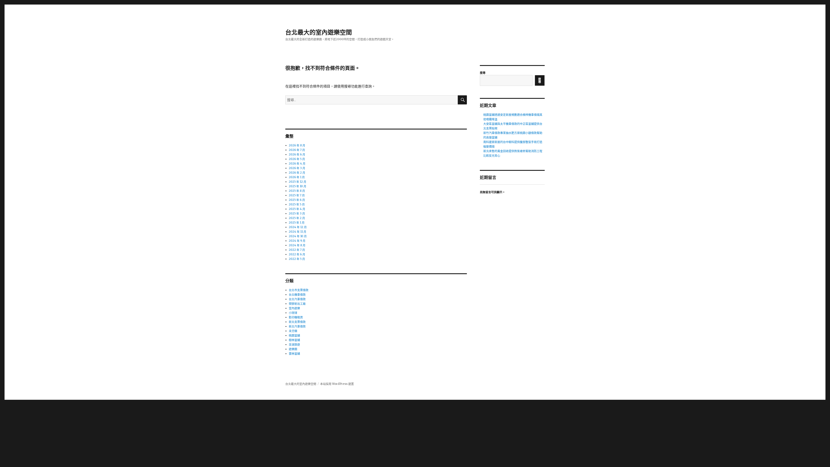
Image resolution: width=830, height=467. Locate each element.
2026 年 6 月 (297, 154)
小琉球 (293, 313)
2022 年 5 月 (297, 259)
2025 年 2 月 (297, 218)
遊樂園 (293, 349)
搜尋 (482, 73)
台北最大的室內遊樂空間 (318, 32)
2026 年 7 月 (297, 150)
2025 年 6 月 (297, 200)
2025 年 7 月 (297, 195)
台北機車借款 (297, 294)
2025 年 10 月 (297, 186)
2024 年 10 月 (298, 236)
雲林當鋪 (294, 353)
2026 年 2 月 (297, 172)
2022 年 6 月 (297, 254)
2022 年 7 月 (297, 250)
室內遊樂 (294, 308)
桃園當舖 (294, 335)
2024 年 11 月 (297, 232)
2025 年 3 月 (297, 213)
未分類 (293, 331)
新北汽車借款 (297, 326)
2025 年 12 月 (297, 182)
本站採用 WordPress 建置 (337, 384)
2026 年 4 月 (297, 163)
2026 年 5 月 (297, 159)
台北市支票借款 (298, 290)
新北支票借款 (297, 322)
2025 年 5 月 (297, 204)
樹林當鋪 (294, 340)
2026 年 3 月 (297, 168)
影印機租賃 (296, 317)
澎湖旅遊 (294, 344)
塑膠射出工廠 (297, 303)
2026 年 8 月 (297, 145)
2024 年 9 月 (297, 241)
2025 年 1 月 (297, 222)
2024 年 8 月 (297, 245)
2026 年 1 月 (297, 177)
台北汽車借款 (297, 299)
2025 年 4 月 (297, 209)
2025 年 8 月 (297, 191)
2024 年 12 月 (298, 227)
